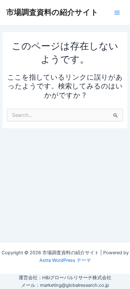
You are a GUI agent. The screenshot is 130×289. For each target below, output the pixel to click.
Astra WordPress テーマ (65, 260)
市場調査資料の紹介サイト (52, 12)
